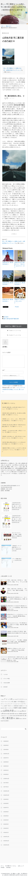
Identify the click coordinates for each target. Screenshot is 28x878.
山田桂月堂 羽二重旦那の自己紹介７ (7, 283)
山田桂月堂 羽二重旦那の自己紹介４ (7, 300)
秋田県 (20, 715)
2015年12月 (6, 836)
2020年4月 (6, 766)
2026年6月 (6, 741)
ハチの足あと (21, 701)
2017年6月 (6, 782)
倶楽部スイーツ (22, 705)
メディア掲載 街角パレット (17, 560)
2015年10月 (6, 845)
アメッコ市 (8, 699)
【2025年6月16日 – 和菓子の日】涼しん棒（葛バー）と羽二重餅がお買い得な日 (16, 519)
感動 (21, 711)
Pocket (17, 306)
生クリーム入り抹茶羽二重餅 (9, 715)
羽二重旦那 (7, 718)
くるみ (2, 699)
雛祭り (7, 720)
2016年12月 (6, 791)
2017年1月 (6, 786)
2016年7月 (6, 807)
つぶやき (5, 674)
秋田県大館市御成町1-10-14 (13, 485)
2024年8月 (6, 749)
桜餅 (13, 713)
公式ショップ (21, 865)
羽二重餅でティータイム (10, 865)
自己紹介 (6, 316)
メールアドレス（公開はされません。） (10, 375)
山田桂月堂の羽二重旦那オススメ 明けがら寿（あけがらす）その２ (19, 265)
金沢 (3, 720)
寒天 (2, 711)
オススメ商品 (6, 678)
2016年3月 (6, 824)
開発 (5, 720)
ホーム (2, 865)
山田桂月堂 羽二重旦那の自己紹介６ (7, 263)
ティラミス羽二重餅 (11, 701)
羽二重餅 (16, 718)
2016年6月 (6, 811)
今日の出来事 (6, 682)
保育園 (15, 705)
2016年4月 (6, 820)
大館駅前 (24, 708)
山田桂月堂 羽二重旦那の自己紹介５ (19, 283)
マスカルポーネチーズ (17, 703)
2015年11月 (6, 840)
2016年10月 (6, 795)
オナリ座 (15, 699)
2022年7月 (6, 757)
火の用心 (2, 715)
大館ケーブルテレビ (8, 708)
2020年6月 (6, 762)
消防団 (20, 713)
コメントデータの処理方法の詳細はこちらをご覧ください (13, 389)
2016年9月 (6, 799)
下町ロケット (10, 705)
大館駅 (20, 708)
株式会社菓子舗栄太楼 (13, 318)
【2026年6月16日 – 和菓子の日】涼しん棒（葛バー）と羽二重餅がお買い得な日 (16, 506)
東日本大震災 (7, 713)
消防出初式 (16, 713)
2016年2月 (6, 828)
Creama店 (8, 867)
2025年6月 (6, 745)
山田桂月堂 (8, 710)
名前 (3, 370)
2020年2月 (6, 770)
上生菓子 (5, 705)
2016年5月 (6, 815)
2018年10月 (6, 778)
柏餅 (11, 713)
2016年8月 (6, 803)
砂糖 (16, 715)
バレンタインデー (9, 703)
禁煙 (18, 715)
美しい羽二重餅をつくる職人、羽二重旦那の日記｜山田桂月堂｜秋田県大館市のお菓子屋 (13, 7)
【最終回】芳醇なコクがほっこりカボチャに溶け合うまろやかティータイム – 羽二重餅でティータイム (14, 449)
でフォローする (15, 330)
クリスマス (20, 699)
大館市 (15, 708)
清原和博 (24, 713)
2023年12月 (6, 753)
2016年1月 (6, 832)
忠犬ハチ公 (17, 711)
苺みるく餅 (21, 718)
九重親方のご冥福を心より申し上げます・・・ (19, 301)
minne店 (2, 867)
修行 (5, 318)
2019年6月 (6, 774)
